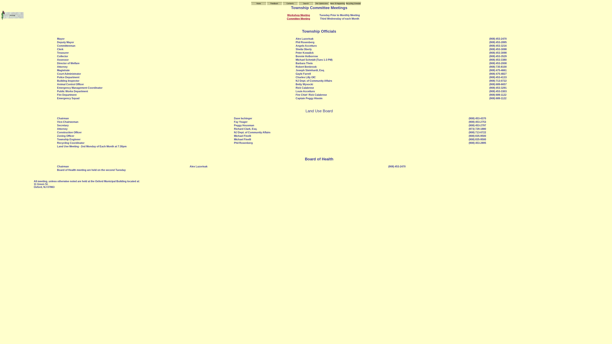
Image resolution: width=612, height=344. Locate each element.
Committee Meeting (298, 18)
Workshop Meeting (298, 15)
